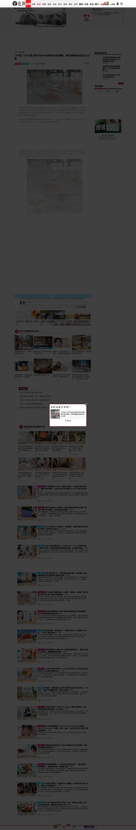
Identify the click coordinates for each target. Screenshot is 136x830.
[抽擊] (44, 3)
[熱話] (38, 3)
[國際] (65, 3)
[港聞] (33, 3)
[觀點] (49, 3)
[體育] (70, 3)
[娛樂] (75, 3)
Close (86, 404)
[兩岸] (60, 3)
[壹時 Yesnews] (18, 6)
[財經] (54, 3)
